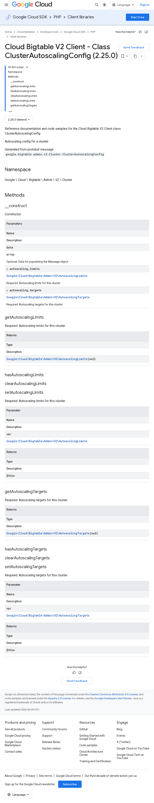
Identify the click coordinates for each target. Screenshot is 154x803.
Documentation (26, 31)
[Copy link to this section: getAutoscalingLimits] (48, 317)
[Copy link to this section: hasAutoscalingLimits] (48, 375)
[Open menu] (6, 5)
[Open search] (96, 4)
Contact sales (13, 751)
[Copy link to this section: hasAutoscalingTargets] (51, 549)
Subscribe (70, 784)
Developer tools (49, 31)
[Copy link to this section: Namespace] (35, 170)
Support (47, 735)
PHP (57, 17)
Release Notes (51, 742)
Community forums (54, 729)
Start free (137, 17)
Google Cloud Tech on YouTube (130, 756)
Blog (119, 729)
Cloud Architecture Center (91, 753)
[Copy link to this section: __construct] (31, 206)
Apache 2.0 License (59, 698)
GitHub (83, 729)
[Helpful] (140, 32)
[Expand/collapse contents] (26, 67)
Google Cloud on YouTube (133, 748)
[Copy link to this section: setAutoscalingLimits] (47, 392)
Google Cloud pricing (17, 735)
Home (8, 31)
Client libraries (81, 17)
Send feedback (133, 47)
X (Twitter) (123, 742)
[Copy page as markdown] (135, 56)
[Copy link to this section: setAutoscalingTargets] (51, 567)
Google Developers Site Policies (113, 698)
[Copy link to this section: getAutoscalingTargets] (51, 492)
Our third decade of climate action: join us (111, 775)
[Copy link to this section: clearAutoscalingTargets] (54, 558)
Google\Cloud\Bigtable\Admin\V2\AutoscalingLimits (46, 276)
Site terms (45, 775)
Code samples (88, 745)
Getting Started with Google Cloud (92, 737)
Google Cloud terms (68, 775)
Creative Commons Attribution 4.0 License (113, 694)
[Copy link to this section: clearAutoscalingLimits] (51, 384)
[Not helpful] (146, 32)
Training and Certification (95, 761)
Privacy (30, 775)
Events (121, 735)
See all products (15, 729)
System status (51, 748)
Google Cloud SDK (30, 17)
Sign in (144, 4)
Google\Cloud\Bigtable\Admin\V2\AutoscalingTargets (47, 297)
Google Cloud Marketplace (13, 743)
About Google (13, 775)
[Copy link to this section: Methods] (30, 195)
